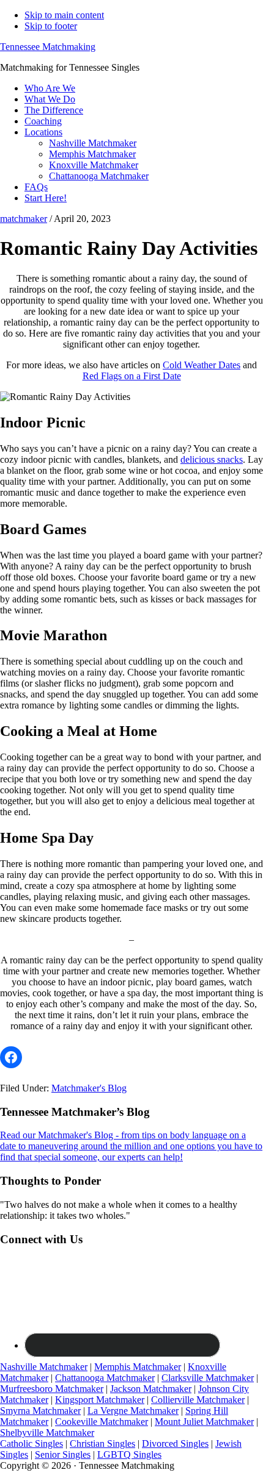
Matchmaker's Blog (89, 1088)
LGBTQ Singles (129, 1454)
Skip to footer (50, 26)
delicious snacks (211, 459)
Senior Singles (63, 1454)
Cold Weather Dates (201, 365)
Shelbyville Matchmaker (47, 1432)
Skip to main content (64, 15)
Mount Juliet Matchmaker (204, 1421)
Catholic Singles (31, 1443)
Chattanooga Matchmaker (105, 1377)
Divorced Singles (175, 1443)
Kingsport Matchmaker (99, 1399)
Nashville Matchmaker (43, 1366)
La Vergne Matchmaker (133, 1410)
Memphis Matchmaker (137, 1366)
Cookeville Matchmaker (101, 1421)
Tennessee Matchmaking (47, 46)
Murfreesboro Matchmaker (51, 1388)
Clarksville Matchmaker (207, 1377)
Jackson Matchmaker (150, 1388)
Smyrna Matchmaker (40, 1410)
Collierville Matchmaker (198, 1399)
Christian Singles (102, 1443)
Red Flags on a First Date (132, 376)
